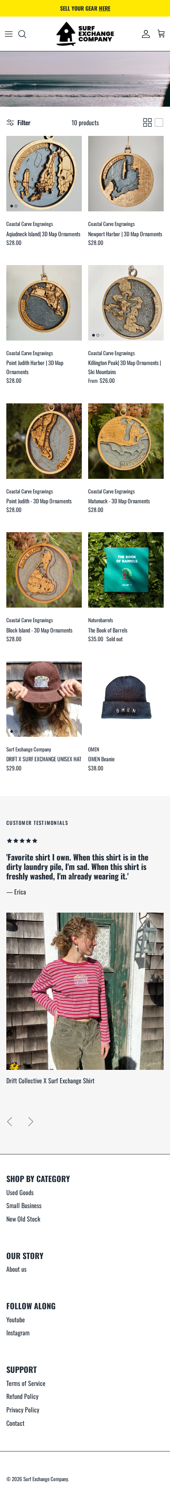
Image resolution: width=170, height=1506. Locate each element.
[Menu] (8, 34)
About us (16, 1269)
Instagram (18, 1332)
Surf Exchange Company (45, 1479)
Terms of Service (25, 1383)
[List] (159, 122)
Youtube (15, 1319)
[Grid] (147, 122)
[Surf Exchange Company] (85, 34)
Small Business (24, 1205)
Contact (15, 1423)
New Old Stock (23, 1219)
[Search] (26, 34)
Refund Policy (22, 1396)
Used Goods (20, 1192)
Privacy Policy (22, 1409)
